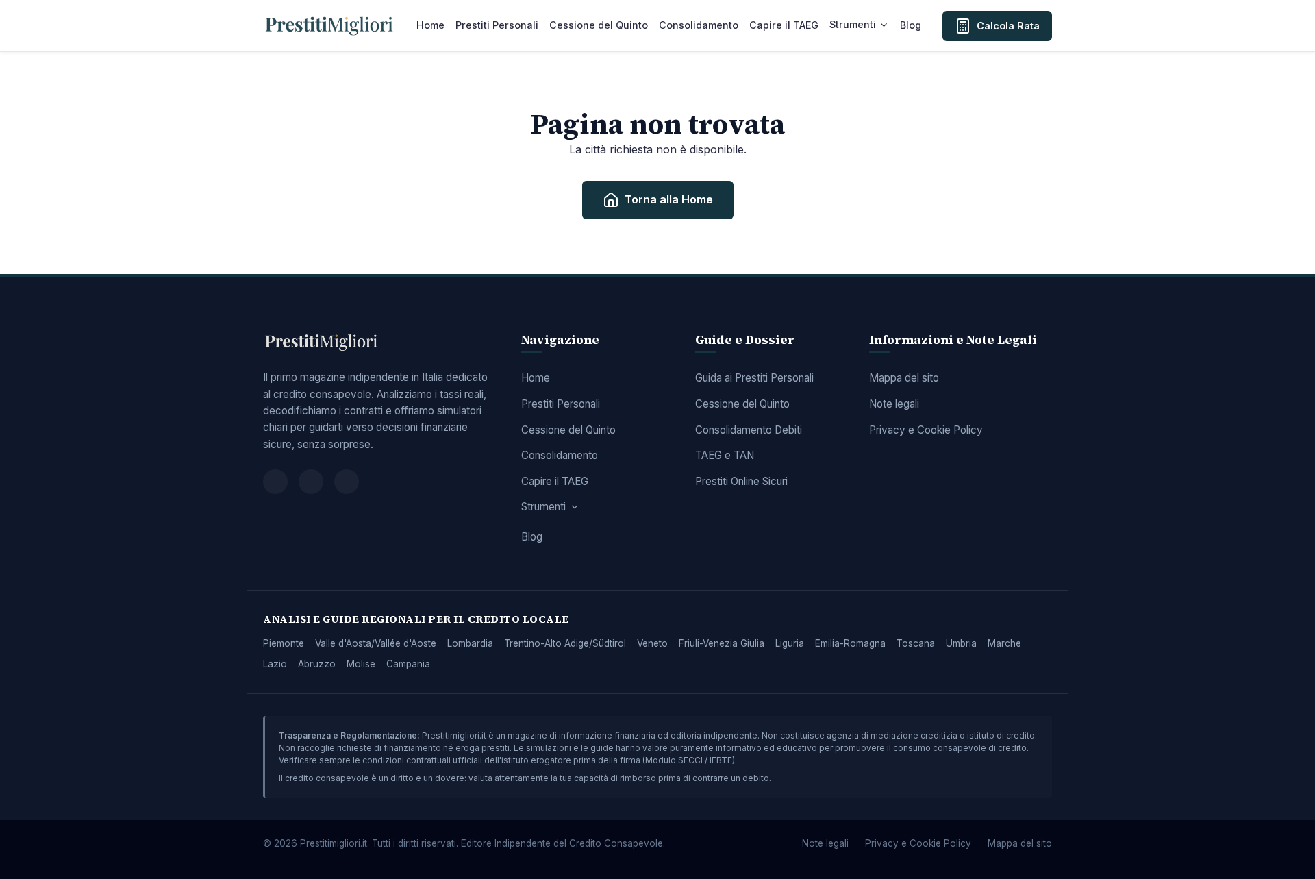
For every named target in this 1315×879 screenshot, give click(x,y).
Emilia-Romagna (850, 643)
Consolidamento (698, 25)
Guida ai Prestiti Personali (754, 377)
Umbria (961, 643)
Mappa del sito (904, 377)
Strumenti (852, 24)
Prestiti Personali (496, 25)
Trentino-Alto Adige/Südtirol (565, 643)
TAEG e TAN (724, 455)
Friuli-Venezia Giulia (721, 643)
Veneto (652, 643)
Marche (1004, 643)
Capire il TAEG (783, 25)
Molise (361, 663)
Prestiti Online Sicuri (741, 481)
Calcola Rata (1008, 26)
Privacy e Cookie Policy (926, 429)
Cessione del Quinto (598, 25)
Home (430, 25)
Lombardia (470, 643)
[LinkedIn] (346, 481)
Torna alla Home (669, 199)
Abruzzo (317, 663)
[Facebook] (275, 481)
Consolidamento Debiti (748, 429)
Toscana (916, 643)
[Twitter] (311, 481)
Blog (910, 25)
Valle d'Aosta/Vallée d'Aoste (375, 643)
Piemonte (283, 643)
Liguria (789, 643)
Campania (408, 663)
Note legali (894, 403)
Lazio (275, 663)
